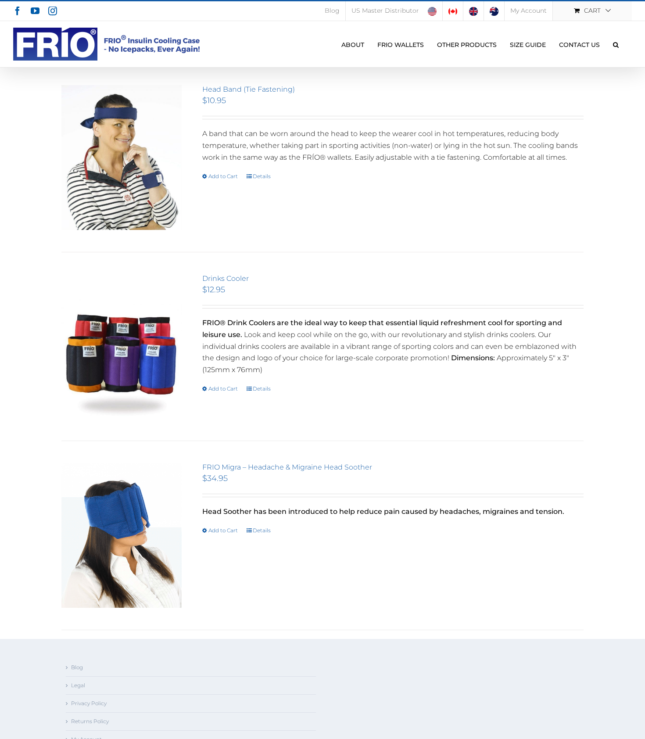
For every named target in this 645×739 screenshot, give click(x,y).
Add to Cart (223, 176)
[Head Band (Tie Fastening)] (121, 157)
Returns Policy (90, 721)
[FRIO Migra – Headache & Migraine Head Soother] (121, 535)
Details (262, 176)
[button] (616, 44)
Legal (78, 685)
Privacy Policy (89, 703)
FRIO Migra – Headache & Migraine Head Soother (287, 467)
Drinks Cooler (225, 278)
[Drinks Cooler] (121, 346)
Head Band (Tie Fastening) (248, 89)
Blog (77, 667)
